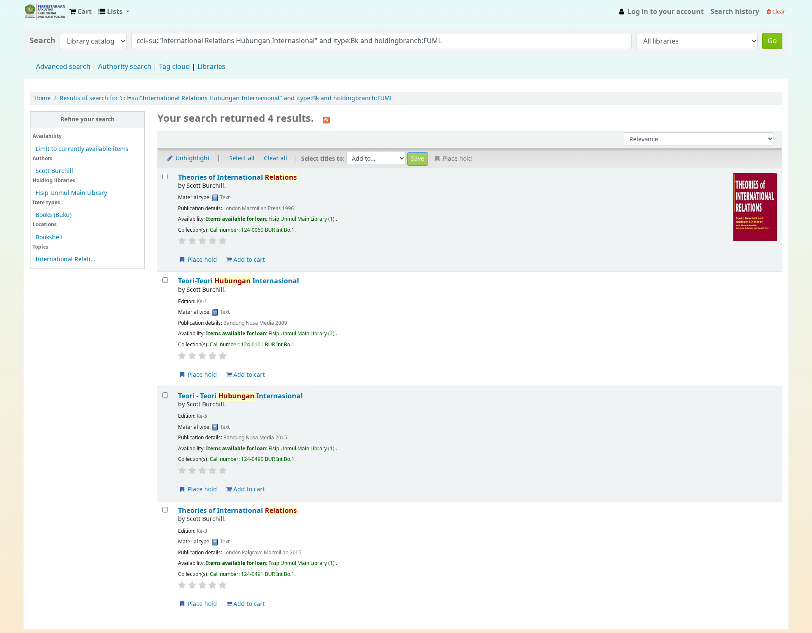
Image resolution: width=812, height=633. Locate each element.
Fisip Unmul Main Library (45, 11)
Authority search (124, 67)
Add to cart (248, 259)
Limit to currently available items (82, 149)
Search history (734, 12)
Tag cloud (174, 67)
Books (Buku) (53, 215)
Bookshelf (49, 237)
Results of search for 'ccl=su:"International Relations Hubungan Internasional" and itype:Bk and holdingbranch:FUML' (227, 98)
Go (772, 41)
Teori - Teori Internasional (240, 396)
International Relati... (66, 259)
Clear (778, 12)
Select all (242, 158)
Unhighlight (192, 158)
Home (42, 98)
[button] (80, 11)
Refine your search (87, 119)
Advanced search (63, 67)
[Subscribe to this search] (326, 119)
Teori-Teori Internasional (238, 281)
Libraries (211, 67)
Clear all (275, 158)
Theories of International (237, 177)
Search (42, 41)
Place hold (201, 259)
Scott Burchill (54, 171)
